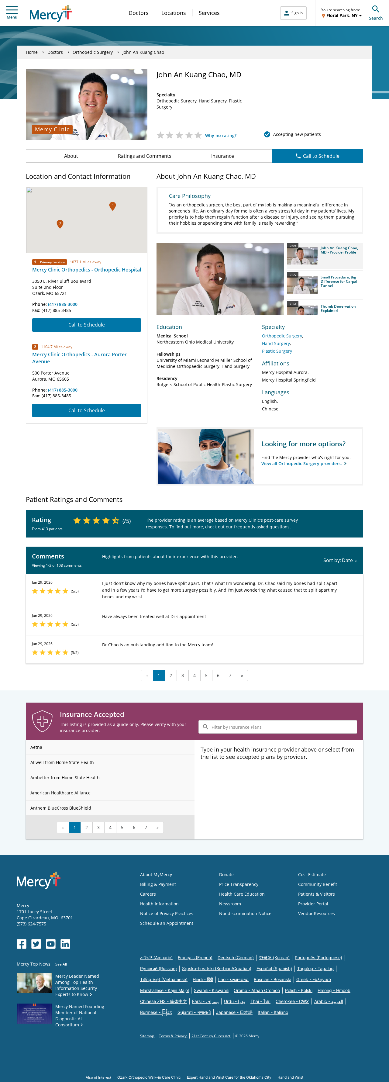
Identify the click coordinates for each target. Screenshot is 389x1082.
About (71, 156)
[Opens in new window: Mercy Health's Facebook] (21, 944)
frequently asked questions (262, 527)
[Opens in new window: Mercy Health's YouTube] (51, 944)
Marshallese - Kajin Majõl (164, 990)
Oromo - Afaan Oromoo (257, 990)
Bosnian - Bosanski (272, 979)
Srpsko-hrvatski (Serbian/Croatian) (216, 968)
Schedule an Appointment (166, 923)
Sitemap (147, 1036)
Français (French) (195, 957)
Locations (173, 12)
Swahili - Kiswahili (211, 990)
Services (209, 12)
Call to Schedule (321, 156)
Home (32, 52)
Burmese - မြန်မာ (156, 1012)
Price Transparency (238, 884)
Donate (226, 874)
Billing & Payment (158, 884)
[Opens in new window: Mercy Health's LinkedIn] (65, 944)
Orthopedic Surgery (93, 52)
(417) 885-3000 (62, 304)
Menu (12, 17)
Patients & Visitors (316, 894)
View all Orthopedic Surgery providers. (302, 463)
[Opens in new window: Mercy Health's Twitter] (36, 944)
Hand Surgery (276, 343)
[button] (112, 206)
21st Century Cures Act (211, 1036)
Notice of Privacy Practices (166, 913)
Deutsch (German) (236, 957)
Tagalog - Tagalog (315, 968)
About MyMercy (156, 874)
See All (61, 964)
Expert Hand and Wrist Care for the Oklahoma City (229, 1077)
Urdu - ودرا (234, 1001)
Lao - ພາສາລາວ (233, 979)
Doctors (139, 12)
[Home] (51, 13)
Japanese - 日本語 (234, 1012)
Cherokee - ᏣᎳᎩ (292, 1001)
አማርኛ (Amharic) (156, 957)
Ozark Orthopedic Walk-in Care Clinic (149, 1077)
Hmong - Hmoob (334, 990)
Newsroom (230, 904)
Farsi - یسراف (205, 1001)
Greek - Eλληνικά (313, 979)
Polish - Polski (298, 990)
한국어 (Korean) (274, 957)
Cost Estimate (312, 874)
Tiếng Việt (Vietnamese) (164, 979)
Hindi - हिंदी (203, 979)
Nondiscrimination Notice (245, 913)
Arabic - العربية (328, 1001)
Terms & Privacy (173, 1036)
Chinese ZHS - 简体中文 (163, 1001)
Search (376, 18)
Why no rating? (220, 135)
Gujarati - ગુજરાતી (194, 1012)
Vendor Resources (316, 913)
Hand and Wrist (290, 1077)
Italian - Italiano (273, 1012)
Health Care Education (242, 894)
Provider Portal (313, 904)
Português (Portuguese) (318, 957)
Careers (148, 894)
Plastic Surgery (277, 351)
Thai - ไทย (260, 1001)
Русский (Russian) (158, 968)
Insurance (222, 156)
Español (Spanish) (274, 968)
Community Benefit (317, 884)
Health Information (159, 904)
